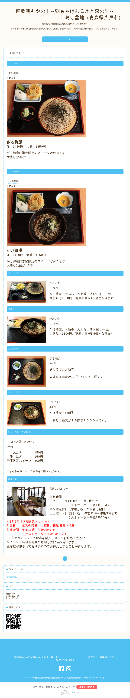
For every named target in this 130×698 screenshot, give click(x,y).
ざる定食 (54, 283)
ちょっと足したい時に (21, 441)
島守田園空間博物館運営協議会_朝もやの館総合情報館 (56, 678)
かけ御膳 (13, 181)
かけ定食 (54, 318)
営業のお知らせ (58, 488)
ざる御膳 (13, 73)
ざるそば (54, 358)
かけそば (54, 402)
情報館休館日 (12, 577)
